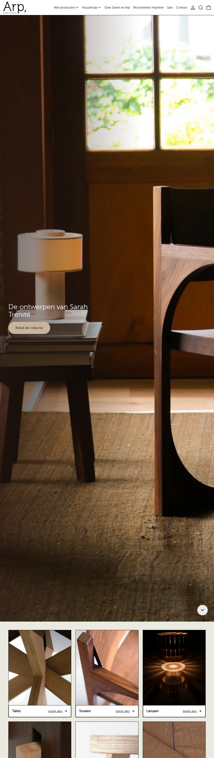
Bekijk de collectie (29, 328)
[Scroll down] (202, 609)
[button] (200, 7)
